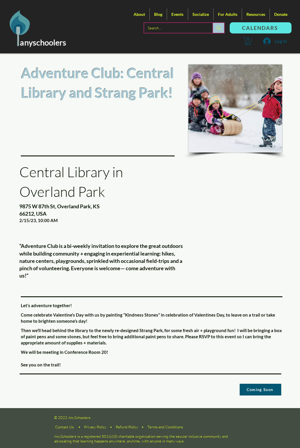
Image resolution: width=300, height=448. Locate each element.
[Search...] (218, 28)
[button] (139, 14)
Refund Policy (127, 427)
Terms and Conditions (165, 427)
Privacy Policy (95, 427)
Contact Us (64, 427)
